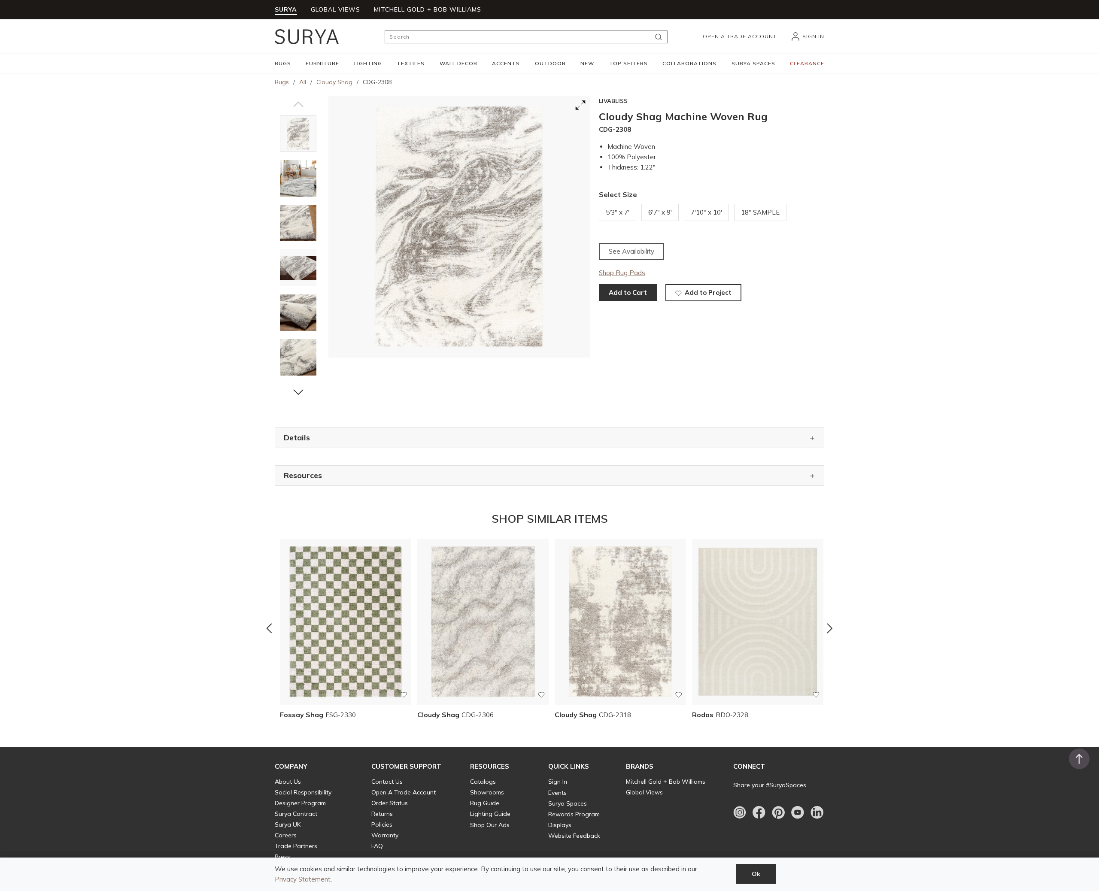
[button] (283, 63)
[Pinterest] (778, 812)
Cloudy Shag (334, 82)
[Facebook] (759, 812)
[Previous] (269, 628)
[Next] (830, 628)
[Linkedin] (817, 812)
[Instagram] (739, 812)
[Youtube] (797, 812)
